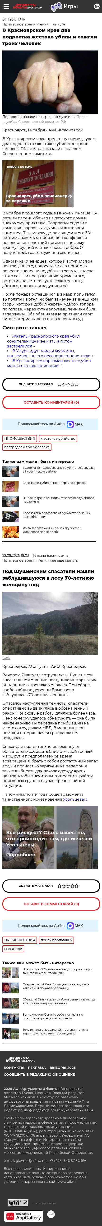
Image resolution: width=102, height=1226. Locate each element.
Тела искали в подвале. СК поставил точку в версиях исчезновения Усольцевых (55, 1031)
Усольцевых (75, 799)
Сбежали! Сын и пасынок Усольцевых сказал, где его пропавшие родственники (59, 1001)
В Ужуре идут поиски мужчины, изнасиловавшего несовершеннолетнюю (48, 353)
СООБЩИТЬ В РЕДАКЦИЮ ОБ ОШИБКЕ (39, 1074)
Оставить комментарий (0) (51, 402)
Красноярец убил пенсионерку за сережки (55, 483)
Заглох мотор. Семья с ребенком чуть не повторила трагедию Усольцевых (53, 1016)
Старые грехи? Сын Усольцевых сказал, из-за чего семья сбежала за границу (56, 986)
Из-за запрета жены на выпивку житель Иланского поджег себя (52, 530)
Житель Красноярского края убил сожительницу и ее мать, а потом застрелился (43, 341)
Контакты (14, 1068)
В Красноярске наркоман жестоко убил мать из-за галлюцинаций (49, 363)
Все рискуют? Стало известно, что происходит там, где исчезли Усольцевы (49, 839)
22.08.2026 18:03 (15, 555)
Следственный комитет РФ (42, 122)
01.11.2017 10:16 (13, 19)
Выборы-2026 (63, 1068)
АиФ (6, 658)
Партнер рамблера (44, 1203)
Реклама (37, 1068)
